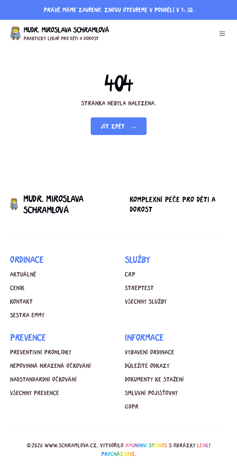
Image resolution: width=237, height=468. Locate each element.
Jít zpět (119, 126)
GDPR (132, 406)
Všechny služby (146, 301)
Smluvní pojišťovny (151, 393)
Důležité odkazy (147, 365)
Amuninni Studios (146, 445)
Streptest (139, 288)
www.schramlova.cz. (71, 445)
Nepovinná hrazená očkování (50, 365)
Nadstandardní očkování (43, 379)
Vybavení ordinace (149, 352)
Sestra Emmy (27, 315)
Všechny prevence (34, 393)
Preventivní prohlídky (40, 352)
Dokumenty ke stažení (154, 379)
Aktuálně (23, 274)
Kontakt (21, 301)
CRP (130, 274)
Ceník (17, 288)
